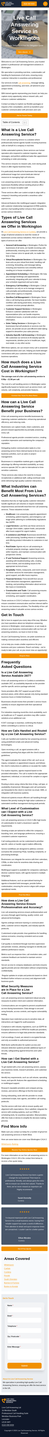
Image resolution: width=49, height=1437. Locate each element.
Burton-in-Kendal (11, 1286)
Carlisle (7, 1268)
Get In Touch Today (24, 115)
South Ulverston (10, 1279)
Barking (15, 1144)
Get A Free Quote (24, 1249)
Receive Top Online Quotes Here (24, 1150)
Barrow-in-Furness (11, 1283)
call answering (24, 83)
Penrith (7, 1276)
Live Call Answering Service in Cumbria (20, 232)
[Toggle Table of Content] (23, 123)
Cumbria (7, 1272)
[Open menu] (45, 4)
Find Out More (24, 895)
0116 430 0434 (29, 4)
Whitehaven (6, 1144)
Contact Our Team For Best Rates (24, 395)
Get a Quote (23, 52)
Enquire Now (25, 656)
